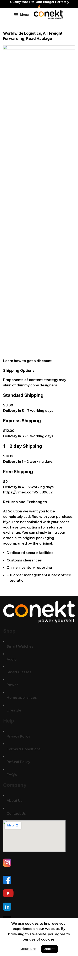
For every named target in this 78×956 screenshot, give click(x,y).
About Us (14, 801)
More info (28, 949)
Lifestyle (14, 710)
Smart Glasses (19, 672)
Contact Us (16, 814)
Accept (49, 949)
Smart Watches (20, 646)
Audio (12, 659)
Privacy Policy (18, 736)
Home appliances (22, 698)
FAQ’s (12, 775)
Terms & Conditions (24, 749)
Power (12, 685)
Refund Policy (18, 762)
